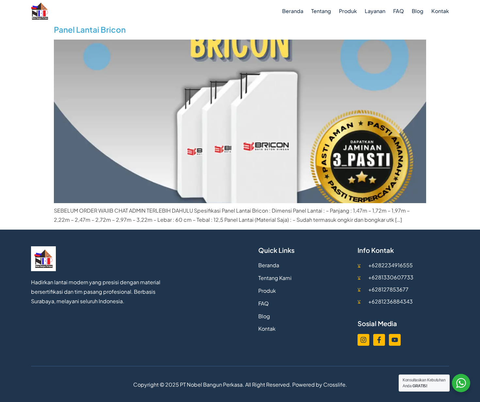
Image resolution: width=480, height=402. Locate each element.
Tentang (321, 11)
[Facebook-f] (379, 340)
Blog (418, 11)
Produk (348, 11)
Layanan (375, 11)
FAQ (398, 11)
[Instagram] (363, 340)
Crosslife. (335, 384)
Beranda (292, 11)
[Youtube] (395, 340)
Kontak (440, 11)
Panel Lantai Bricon (90, 29)
